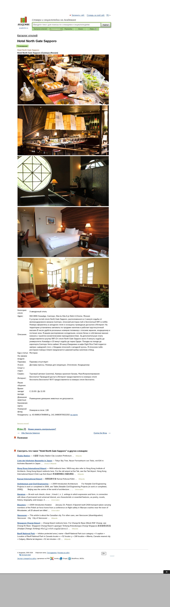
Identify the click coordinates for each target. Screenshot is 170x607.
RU (108, 15)
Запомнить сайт (78, 15)
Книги (80, 29)
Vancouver (22, 515)
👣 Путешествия (25, 555)
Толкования (55, 29)
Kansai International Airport (29, 479)
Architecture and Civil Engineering (32, 484)
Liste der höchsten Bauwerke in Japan (34, 461)
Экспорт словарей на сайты (26, 558)
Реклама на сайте (63, 552)
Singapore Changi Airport (28, 523)
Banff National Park (26, 533)
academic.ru (23, 28)
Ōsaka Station (23, 456)
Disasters (21, 505)
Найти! (106, 25)
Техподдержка (52, 552)
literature (21, 494)
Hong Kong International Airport (31, 468)
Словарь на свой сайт (96, 15)
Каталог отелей (40, 29)
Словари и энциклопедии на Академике (54, 20)
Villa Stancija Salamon (30, 433)
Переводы (68, 29)
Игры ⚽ (93, 29)
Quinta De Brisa (100, 433)
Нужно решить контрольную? (42, 429)
